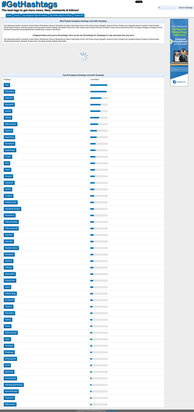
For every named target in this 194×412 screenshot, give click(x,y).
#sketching (10, 293)
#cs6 (7, 365)
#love (7, 326)
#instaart (9, 254)
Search (17, 15)
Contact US (78, 15)
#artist (8, 111)
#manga (9, 345)
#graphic (9, 183)
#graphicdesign (12, 209)
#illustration (10, 124)
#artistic (9, 235)
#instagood (10, 358)
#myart (8, 176)
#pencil (8, 130)
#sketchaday (11, 222)
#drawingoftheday (14, 385)
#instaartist (10, 378)
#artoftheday (11, 391)
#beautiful (10, 274)
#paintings (10, 150)
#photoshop (11, 332)
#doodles (9, 313)
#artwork (9, 104)
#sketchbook (11, 228)
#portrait (9, 372)
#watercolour (11, 248)
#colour (8, 196)
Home (9, 15)
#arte (7, 169)
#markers (9, 215)
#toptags (9, 352)
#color (8, 156)
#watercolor (11, 202)
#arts (7, 287)
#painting (9, 137)
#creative (9, 143)
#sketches (10, 280)
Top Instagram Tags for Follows (34, 15)
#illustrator (10, 404)
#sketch (9, 98)
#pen (7, 339)
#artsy (8, 319)
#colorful (9, 300)
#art (7, 85)
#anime (8, 306)
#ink (7, 163)
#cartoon (9, 398)
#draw (8, 117)
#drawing (9, 91)
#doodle (9, 241)
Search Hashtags (185, 8)
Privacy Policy (111, 411)
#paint (8, 189)
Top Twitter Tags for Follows (61, 15)
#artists (8, 261)
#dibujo (8, 267)
